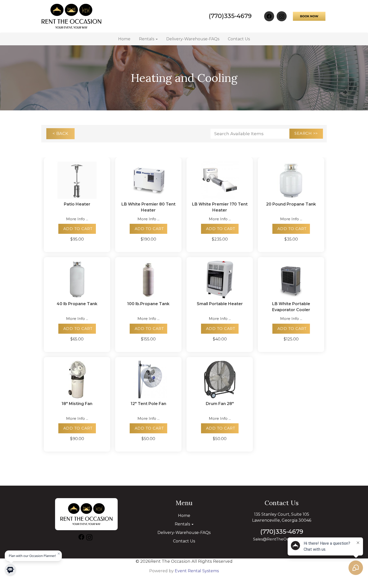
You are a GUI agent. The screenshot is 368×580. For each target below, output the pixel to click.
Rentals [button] (147, 39)
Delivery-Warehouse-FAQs (192, 39)
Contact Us (239, 39)
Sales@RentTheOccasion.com (281, 539)
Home (124, 39)
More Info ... (77, 219)
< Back (60, 133)
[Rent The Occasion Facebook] (269, 16)
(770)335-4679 (230, 16)
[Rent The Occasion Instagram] (282, 16)
